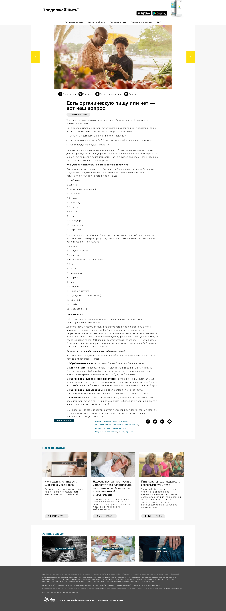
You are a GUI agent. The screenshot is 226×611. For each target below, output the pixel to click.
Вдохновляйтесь (96, 22)
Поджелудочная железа (114, 428)
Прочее (129, 432)
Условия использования (110, 600)
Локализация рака (74, 22)
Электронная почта (111, 94)
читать (56, 516)
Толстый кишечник (122, 425)
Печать (132, 94)
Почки (135, 425)
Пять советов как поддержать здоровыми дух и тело (160, 483)
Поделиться (69, 94)
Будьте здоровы (118, 22)
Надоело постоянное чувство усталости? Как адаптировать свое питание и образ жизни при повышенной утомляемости (112, 488)
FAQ (159, 22)
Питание (99, 421)
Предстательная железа (106, 432)
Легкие (98, 428)
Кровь (124, 421)
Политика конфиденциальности (77, 600)
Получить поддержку (141, 22)
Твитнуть (88, 94)
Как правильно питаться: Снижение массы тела (61, 483)
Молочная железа (103, 425)
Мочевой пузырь (112, 421)
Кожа (121, 432)
